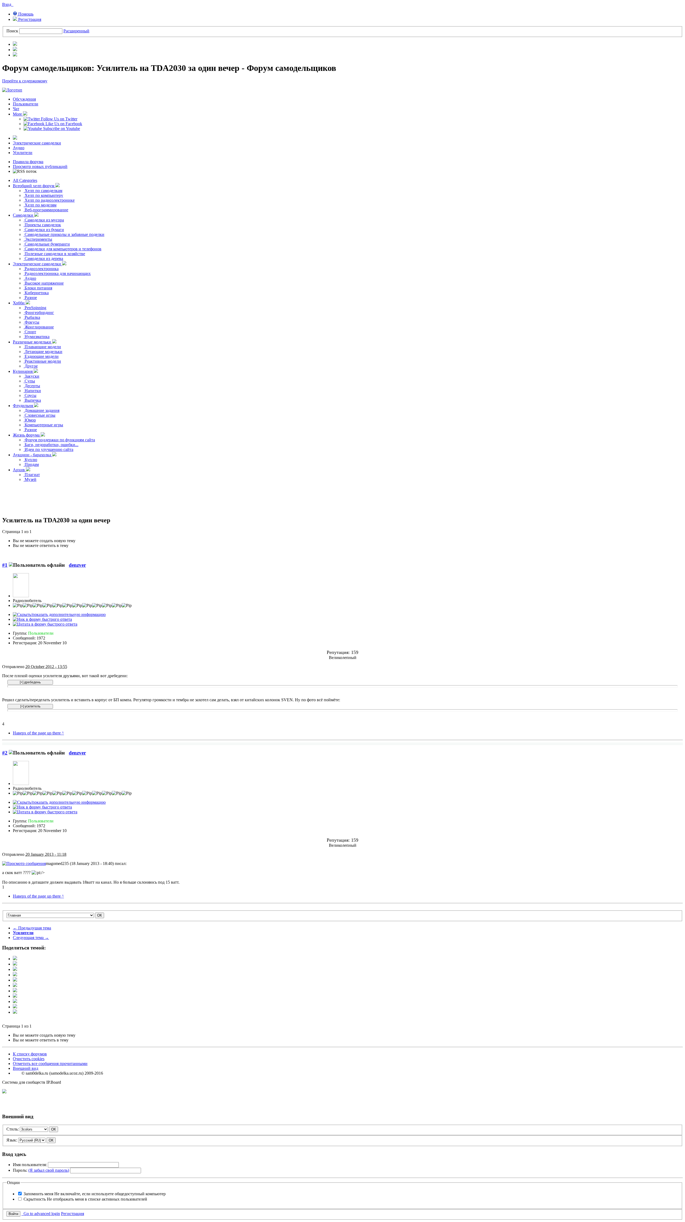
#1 (4, 565)
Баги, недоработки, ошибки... (51, 444)
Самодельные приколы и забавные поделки (64, 234)
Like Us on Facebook (63, 123)
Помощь (25, 14)
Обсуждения (24, 99)
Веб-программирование (46, 210)
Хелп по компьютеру (43, 195)
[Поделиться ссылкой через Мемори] (15, 991)
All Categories (25, 180)
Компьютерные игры (43, 425)
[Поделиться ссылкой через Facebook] (15, 964)
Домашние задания (41, 410)
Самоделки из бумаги (44, 229)
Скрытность (85, 1199)
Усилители (22, 152)
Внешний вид (25, 1068)
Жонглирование (39, 327)
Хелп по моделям (40, 205)
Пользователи (25, 104)
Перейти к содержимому (24, 81)
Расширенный (76, 31)
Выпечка (32, 400)
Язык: (11, 1140)
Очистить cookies (28, 1058)
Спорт (30, 332)
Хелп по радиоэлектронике (49, 200)
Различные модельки (32, 342)
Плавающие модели (42, 346)
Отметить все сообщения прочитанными (50, 1063)
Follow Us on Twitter (58, 119)
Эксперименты (38, 239)
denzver (77, 565)
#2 (4, 753)
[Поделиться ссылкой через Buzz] (15, 974)
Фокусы (31, 322)
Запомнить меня (95, 1194)
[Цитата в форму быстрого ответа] (45, 624)
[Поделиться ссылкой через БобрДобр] (15, 996)
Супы (29, 381)
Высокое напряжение (44, 283)
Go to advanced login (40, 1213)
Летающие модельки (43, 351)
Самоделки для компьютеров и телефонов (62, 249)
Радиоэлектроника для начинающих (57, 273)
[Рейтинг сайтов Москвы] (4, 1092)
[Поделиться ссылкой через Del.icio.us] (15, 980)
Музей (30, 479)
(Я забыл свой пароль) (48, 1170)
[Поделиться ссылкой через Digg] (15, 969)
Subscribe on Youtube (61, 128)
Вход (7, 4)
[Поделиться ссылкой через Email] (15, 1001)
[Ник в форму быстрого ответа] (42, 619)
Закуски (31, 376)
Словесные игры (39, 415)
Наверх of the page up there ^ (38, 733)
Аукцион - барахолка (32, 455)
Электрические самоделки (37, 143)
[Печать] (15, 1007)
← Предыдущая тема (32, 928)
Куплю (30, 459)
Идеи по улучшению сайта (48, 449)
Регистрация (29, 19)
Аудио (18, 147)
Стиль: (12, 1129)
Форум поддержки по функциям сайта (59, 440)
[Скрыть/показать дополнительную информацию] (59, 614)
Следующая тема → (31, 937)
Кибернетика (36, 292)
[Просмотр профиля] (21, 595)
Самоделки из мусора (44, 220)
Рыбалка (32, 317)
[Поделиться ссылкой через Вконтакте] (15, 985)
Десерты (32, 386)
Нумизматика (37, 336)
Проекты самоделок (42, 225)
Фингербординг (39, 312)
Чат (16, 108)
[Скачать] (15, 1012)
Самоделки (23, 215)
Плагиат (32, 474)
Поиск (12, 31)
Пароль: (41, 1170)
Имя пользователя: (30, 1164)
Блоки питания (38, 288)
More (18, 114)
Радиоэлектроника (41, 268)
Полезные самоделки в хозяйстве (54, 253)
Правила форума (28, 161)
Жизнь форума (27, 435)
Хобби (19, 303)
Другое (31, 366)
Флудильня (23, 405)
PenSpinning (35, 307)
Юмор (30, 420)
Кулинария (23, 371)
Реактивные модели (42, 361)
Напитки (32, 390)
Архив (19, 470)
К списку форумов (30, 1054)
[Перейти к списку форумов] (12, 90)
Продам (31, 464)
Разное (30, 297)
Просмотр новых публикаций (40, 166)
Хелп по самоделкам (43, 190)
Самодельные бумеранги (47, 244)
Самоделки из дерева (43, 258)
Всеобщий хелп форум (34, 185)
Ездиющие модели (41, 356)
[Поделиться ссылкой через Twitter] (15, 958)
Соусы (30, 395)
